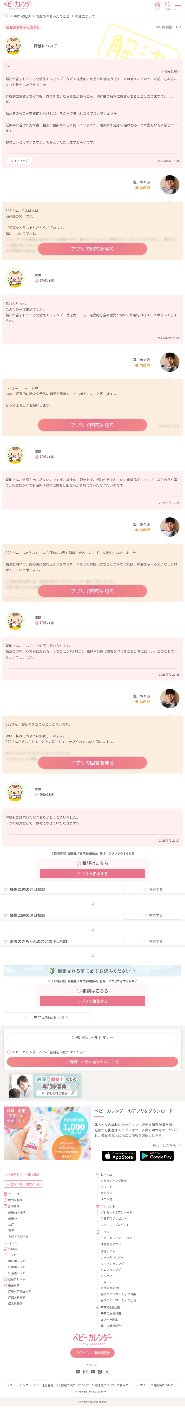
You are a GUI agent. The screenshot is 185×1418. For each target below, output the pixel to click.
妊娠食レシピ (17, 1267)
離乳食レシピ (17, 1261)
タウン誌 (106, 1199)
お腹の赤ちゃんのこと (53, 16)
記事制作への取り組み (25, 1174)
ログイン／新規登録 (92, 1352)
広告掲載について (162, 1385)
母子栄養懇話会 (111, 1326)
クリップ (21, 161)
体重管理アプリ (111, 1244)
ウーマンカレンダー (114, 1263)
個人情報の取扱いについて (72, 1385)
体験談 (12, 1249)
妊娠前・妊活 (17, 1212)
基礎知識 (14, 1206)
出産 (11, 1224)
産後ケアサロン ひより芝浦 (118, 1300)
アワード (106, 1187)
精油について (85, 16)
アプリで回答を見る (92, 248)
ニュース (14, 1194)
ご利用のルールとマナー (92, 1037)
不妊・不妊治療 (18, 1236)
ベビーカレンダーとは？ (24, 1385)
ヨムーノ (106, 1282)
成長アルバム (16, 1279)
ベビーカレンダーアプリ (116, 1238)
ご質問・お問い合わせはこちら (92, 1061)
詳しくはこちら (164, 1145)
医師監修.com (110, 1288)
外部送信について (103, 1385)
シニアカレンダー (112, 1269)
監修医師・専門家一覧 (25, 1184)
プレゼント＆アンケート (116, 1212)
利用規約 (81, 1392)
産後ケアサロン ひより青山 (118, 1294)
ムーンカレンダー (112, 1257)
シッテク (106, 1275)
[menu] (178, 6)
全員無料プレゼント (114, 1218)
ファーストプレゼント (115, 1225)
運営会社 (47, 1385)
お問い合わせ (97, 1392)
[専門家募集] (45, 1085)
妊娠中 (12, 1218)
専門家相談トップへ (51, 1017)
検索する (156, 889)
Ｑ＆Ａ (12, 1243)
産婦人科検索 (17, 1297)
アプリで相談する (92, 873)
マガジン (106, 1193)
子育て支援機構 (111, 1313)
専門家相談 (22, 16)
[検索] (168, 6)
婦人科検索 (15, 1303)
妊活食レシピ (17, 1273)
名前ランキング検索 (114, 1181)
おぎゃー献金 (109, 1319)
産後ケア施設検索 (19, 1291)
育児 (11, 1230)
